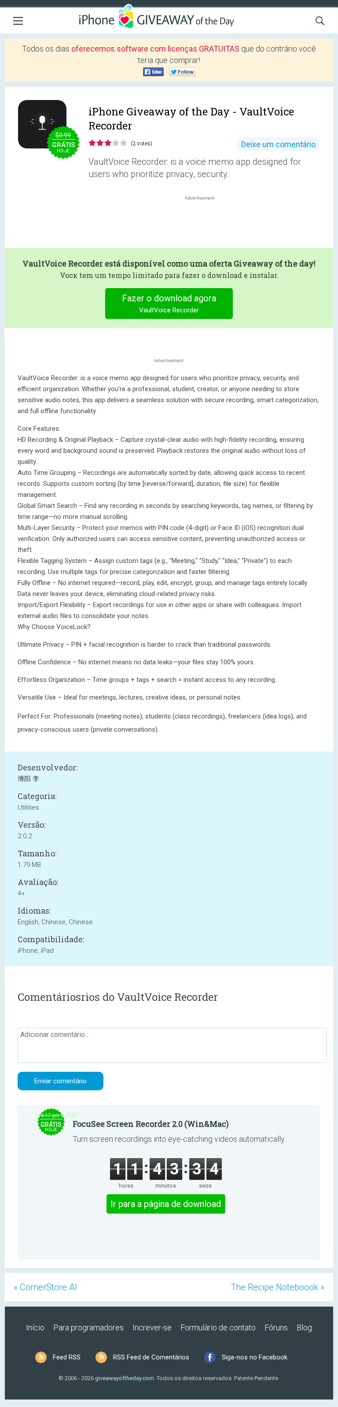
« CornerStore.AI (45, 1287)
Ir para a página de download (165, 1204)
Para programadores (88, 1327)
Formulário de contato (218, 1327)
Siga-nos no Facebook (254, 1357)
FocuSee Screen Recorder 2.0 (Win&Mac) (151, 1123)
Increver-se (152, 1327)
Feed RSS (67, 1357)
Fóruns (276, 1327)
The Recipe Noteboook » (277, 1287)
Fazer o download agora (169, 303)
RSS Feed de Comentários (151, 1357)
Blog (304, 1327)
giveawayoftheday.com (124, 1378)
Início (35, 1327)
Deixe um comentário (278, 144)
